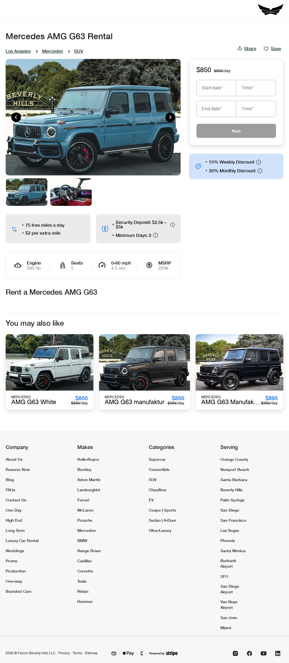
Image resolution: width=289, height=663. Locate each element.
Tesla (81, 581)
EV (151, 499)
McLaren (85, 510)
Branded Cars (18, 591)
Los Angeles (18, 51)
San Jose (228, 617)
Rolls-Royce (88, 459)
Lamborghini (88, 489)
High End (14, 520)
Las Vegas (229, 530)
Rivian (82, 591)
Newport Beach (234, 469)
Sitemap (91, 653)
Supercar (157, 459)
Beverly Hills (231, 489)
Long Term (15, 530)
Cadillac (84, 560)
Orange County (234, 459)
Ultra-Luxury (160, 530)
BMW (82, 540)
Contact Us (16, 499)
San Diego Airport (229, 589)
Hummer (85, 601)
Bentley (84, 469)
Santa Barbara (233, 479)
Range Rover (89, 550)
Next (170, 117)
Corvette (85, 571)
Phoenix (227, 540)
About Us (14, 459)
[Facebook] (249, 653)
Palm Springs (232, 499)
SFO (224, 576)
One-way (14, 581)
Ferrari (83, 499)
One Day (13, 510)
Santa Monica (233, 550)
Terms (77, 653)
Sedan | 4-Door (162, 520)
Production (16, 571)
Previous (16, 117)
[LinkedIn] (277, 653)
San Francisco (233, 520)
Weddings (15, 550)
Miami (225, 627)
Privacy (64, 653)
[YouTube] (263, 653)
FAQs (10, 489)
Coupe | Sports (162, 510)
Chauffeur (158, 489)
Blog (10, 479)
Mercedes (52, 51)
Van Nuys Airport (228, 604)
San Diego (229, 510)
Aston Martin (88, 479)
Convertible (159, 469)
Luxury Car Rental (22, 540)
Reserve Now (18, 469)
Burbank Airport (228, 563)
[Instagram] (235, 653)
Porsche (84, 520)
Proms (11, 560)
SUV (78, 51)
